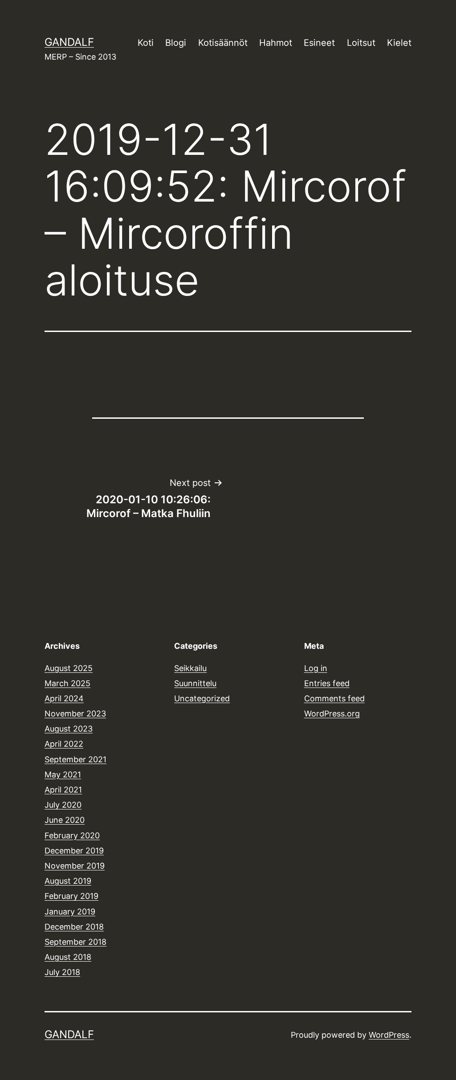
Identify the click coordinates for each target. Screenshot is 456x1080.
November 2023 (75, 713)
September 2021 (75, 759)
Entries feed (327, 683)
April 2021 (63, 789)
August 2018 (68, 957)
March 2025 (67, 683)
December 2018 (74, 926)
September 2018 (75, 942)
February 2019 (71, 896)
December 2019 (74, 850)
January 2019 (70, 911)
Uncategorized (202, 698)
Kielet (399, 42)
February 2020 (72, 835)
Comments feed (334, 698)
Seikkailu (190, 668)
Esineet (319, 42)
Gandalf (69, 42)
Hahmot (275, 42)
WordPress (389, 1035)
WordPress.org (332, 713)
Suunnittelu (195, 683)
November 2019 (75, 865)
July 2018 (62, 972)
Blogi (175, 42)
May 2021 (63, 774)
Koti (146, 42)
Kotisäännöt (223, 42)
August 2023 (69, 728)
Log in (315, 668)
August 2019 (68, 881)
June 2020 (65, 820)
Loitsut (361, 42)
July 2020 (63, 804)
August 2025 (69, 668)
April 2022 (64, 743)
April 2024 (64, 698)
